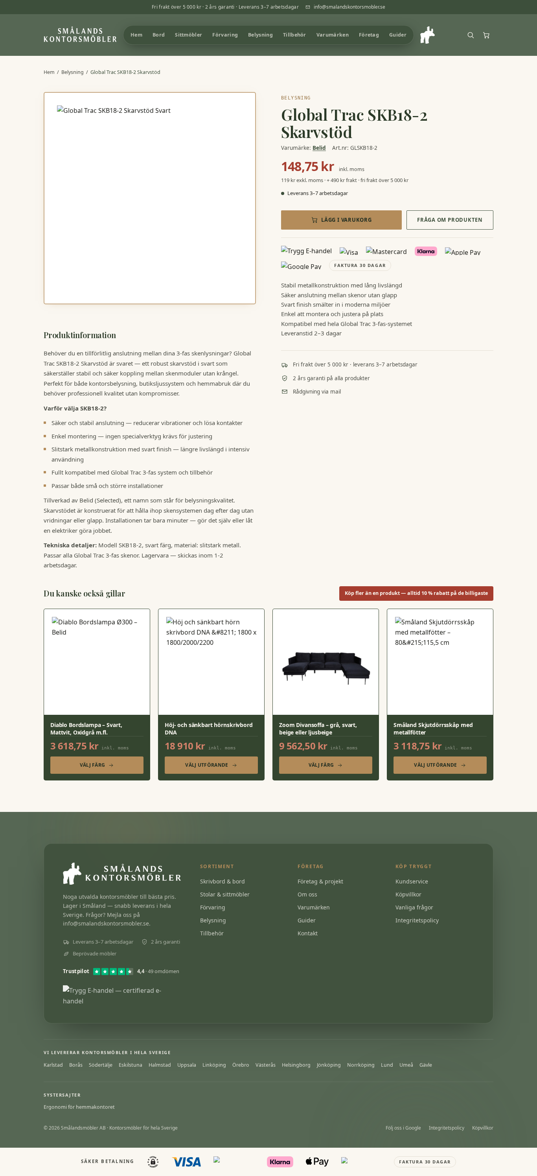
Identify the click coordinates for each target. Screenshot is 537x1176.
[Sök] (470, 35)
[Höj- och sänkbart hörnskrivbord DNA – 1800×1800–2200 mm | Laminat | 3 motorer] (211, 694)
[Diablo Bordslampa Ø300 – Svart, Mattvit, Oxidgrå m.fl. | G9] (97, 694)
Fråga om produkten (450, 219)
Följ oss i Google (403, 1127)
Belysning (72, 72)
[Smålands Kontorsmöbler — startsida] (80, 35)
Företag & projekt (320, 881)
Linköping (214, 1065)
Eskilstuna (130, 1065)
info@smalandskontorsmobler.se (349, 7)
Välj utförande (206, 765)
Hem (49, 72)
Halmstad (160, 1065)
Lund (387, 1065)
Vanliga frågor (414, 907)
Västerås (266, 1065)
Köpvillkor (408, 894)
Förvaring (212, 907)
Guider (307, 920)
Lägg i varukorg (346, 219)
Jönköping (329, 1065)
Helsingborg (296, 1065)
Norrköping (361, 1065)
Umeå (406, 1065)
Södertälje (100, 1065)
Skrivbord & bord (222, 881)
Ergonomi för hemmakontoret (79, 1107)
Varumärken (314, 907)
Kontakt (308, 933)
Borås (76, 1065)
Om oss (307, 894)
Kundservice (411, 881)
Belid (319, 147)
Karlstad (53, 1065)
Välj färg (92, 765)
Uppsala (186, 1065)
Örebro (240, 1065)
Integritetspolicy (417, 920)
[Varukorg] (486, 35)
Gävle (425, 1065)
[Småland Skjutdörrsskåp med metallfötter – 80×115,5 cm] (440, 694)
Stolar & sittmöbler (225, 894)
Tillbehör (212, 933)
